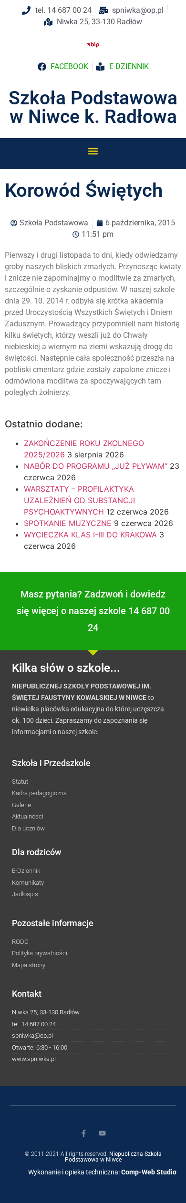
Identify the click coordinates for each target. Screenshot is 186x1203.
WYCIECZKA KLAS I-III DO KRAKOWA (90, 534)
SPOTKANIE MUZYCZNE (68, 523)
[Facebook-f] (83, 1133)
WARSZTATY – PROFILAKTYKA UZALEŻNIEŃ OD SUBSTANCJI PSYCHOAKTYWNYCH (79, 500)
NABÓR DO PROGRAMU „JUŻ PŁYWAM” (95, 466)
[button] (93, 151)
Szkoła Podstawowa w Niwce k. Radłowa (93, 107)
